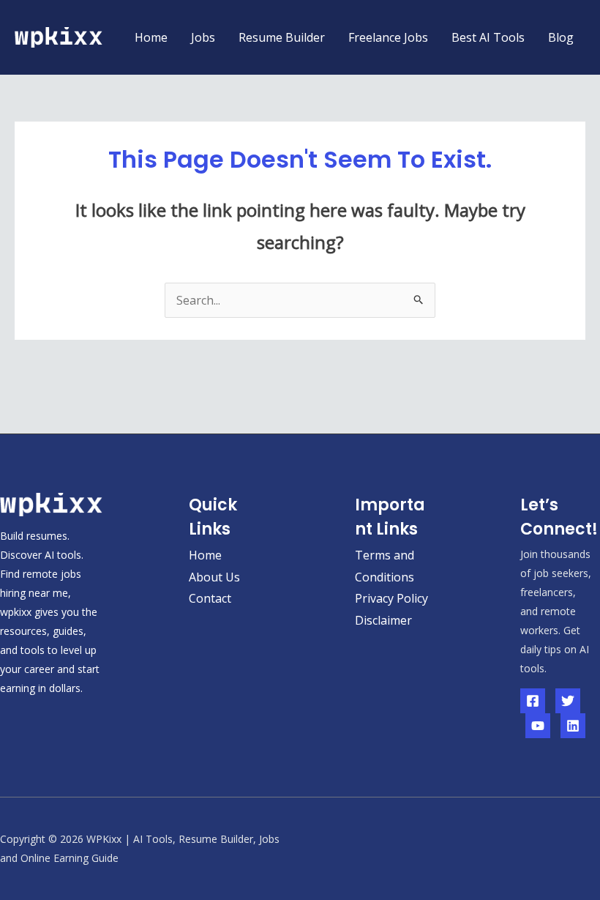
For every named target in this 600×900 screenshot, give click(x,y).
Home (151, 37)
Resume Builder (282, 37)
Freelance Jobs (388, 37)
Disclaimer (383, 620)
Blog (561, 37)
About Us (214, 577)
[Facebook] (532, 700)
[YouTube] (537, 725)
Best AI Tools (488, 37)
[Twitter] (567, 700)
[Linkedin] (572, 725)
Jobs (203, 37)
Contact (210, 598)
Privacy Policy (391, 598)
